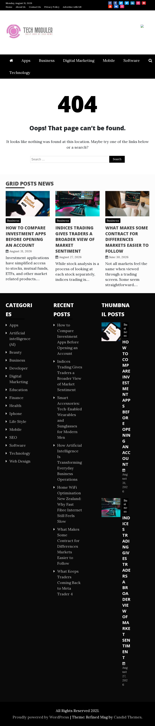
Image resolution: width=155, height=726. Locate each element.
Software (131, 60)
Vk (116, 6)
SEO (13, 437)
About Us (21, 6)
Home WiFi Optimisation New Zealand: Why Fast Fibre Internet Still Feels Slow (69, 504)
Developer (18, 368)
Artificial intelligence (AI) (19, 339)
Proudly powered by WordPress (41, 717)
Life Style (17, 421)
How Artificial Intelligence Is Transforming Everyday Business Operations (69, 462)
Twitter (121, 3)
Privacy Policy (51, 6)
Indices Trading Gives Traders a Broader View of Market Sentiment (75, 239)
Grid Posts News (30, 183)
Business (47, 60)
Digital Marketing (78, 60)
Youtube (110, 6)
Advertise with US (72, 6)
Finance (16, 397)
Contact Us (35, 6)
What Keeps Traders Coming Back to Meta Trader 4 (69, 582)
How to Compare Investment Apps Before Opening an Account (26, 236)
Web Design (19, 461)
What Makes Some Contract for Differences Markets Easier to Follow (127, 239)
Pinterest (144, 3)
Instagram (138, 3)
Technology (19, 72)
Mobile (109, 60)
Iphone (15, 413)
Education (18, 389)
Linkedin (132, 3)
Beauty (15, 352)
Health (15, 405)
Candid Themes (128, 717)
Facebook (110, 3)
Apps (26, 60)
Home (9, 6)
